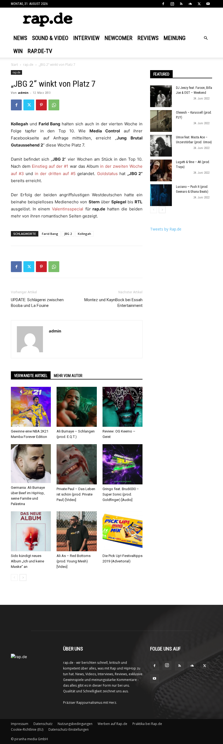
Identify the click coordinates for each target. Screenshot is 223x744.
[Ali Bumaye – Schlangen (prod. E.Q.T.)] (77, 407)
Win (18, 51)
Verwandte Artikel (30, 375)
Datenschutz (42, 723)
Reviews (148, 38)
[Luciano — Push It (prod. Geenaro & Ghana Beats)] (161, 195)
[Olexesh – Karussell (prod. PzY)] (161, 121)
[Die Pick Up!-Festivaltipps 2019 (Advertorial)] (123, 531)
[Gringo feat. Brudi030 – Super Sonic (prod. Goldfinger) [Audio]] (123, 464)
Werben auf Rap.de (112, 723)
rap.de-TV (39, 51)
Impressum (19, 723)
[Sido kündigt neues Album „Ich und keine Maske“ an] (31, 531)
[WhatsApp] (53, 104)
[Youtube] (208, 4)
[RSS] (181, 4)
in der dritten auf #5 (55, 173)
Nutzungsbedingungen (75, 723)
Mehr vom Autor (68, 375)
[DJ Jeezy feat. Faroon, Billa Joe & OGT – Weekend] (161, 96)
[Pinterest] (41, 104)
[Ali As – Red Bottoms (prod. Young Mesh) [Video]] (77, 531)
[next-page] (23, 577)
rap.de (28, 64)
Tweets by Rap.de (165, 229)
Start (14, 64)
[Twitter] (199, 4)
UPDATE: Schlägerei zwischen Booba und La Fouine (37, 302)
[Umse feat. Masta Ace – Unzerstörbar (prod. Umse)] (161, 146)
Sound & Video (50, 38)
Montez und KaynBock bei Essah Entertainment (113, 302)
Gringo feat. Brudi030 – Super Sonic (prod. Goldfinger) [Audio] (121, 494)
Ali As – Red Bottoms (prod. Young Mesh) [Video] (74, 561)
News (20, 38)
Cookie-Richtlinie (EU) (27, 729)
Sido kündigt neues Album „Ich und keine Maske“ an (27, 561)
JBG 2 (68, 234)
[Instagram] (172, 4)
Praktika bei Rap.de (147, 723)
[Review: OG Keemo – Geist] (123, 407)
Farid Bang (50, 234)
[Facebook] (163, 4)
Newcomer (118, 38)
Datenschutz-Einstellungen (68, 729)
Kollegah (84, 234)
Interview (86, 38)
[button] (205, 38)
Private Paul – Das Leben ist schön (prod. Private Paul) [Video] (76, 494)
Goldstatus (107, 173)
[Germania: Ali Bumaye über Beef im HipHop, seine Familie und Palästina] (31, 463)
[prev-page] (14, 577)
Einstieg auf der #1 (50, 166)
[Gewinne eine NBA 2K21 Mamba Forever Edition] (31, 407)
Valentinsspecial (68, 208)
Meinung (174, 38)
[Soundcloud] (190, 4)
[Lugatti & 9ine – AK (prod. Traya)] (161, 170)
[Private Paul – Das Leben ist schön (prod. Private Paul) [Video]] (77, 464)
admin (23, 93)
